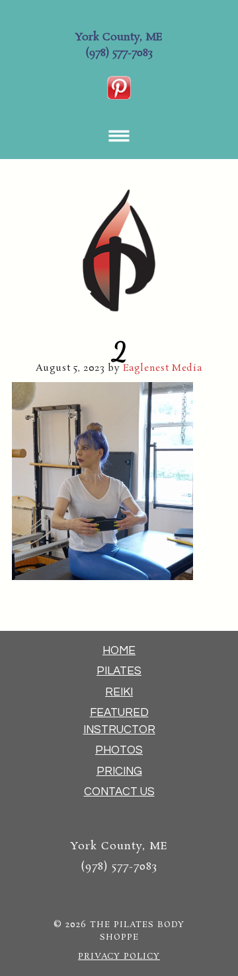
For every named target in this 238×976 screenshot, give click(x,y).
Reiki (119, 692)
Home (119, 651)
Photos (119, 750)
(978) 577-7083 (119, 53)
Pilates (119, 671)
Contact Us (119, 792)
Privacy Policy (119, 956)
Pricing (119, 771)
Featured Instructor (119, 721)
